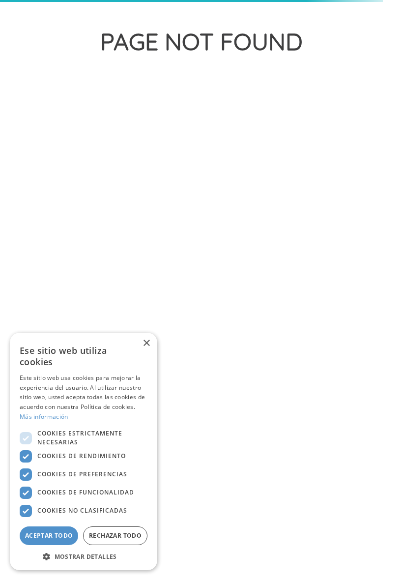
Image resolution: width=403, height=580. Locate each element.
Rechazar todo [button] (115, 535)
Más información (44, 416)
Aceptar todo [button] (49, 535)
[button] (83, 555)
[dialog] (83, 451)
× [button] (146, 343)
